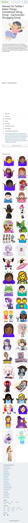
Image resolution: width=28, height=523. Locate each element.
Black (9, 510)
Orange (8, 507)
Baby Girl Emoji (8, 136)
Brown (13, 510)
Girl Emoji (7, 133)
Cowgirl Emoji (24, 136)
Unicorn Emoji (6, 479)
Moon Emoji (6, 476)
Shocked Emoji (6, 474)
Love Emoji (6, 481)
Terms (5, 503)
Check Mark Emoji (7, 486)
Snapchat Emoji (7, 473)
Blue (8, 509)
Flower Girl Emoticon (14, 137)
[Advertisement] (14, 67)
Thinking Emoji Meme (8, 487)
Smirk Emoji (6, 470)
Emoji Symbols (6, 494)
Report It (4, 82)
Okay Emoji (6, 492)
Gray (4, 510)
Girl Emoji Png (16, 135)
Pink (17, 509)
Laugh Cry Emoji (7, 484)
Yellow (13, 507)
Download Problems (12, 82)
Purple (12, 509)
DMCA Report (6, 502)
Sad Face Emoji (7, 466)
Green (18, 507)
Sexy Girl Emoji (12, 142)
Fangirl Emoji (8, 140)
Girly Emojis (13, 140)
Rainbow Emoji (6, 482)
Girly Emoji (22, 137)
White (21, 509)
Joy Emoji (5, 490)
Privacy (9, 503)
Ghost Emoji (6, 471)
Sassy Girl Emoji (23, 135)
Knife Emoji (6, 478)
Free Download (17, 145)
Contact (17, 502)
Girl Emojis (7, 137)
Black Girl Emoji (13, 133)
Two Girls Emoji (15, 139)
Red (4, 507)
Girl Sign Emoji (20, 140)
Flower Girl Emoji (8, 135)
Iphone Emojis (6, 497)
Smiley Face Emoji (7, 468)
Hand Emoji (6, 495)
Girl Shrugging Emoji (21, 133)
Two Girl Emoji (22, 139)
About (12, 502)
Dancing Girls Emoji (16, 136)
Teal (4, 509)
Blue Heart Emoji (7, 489)
